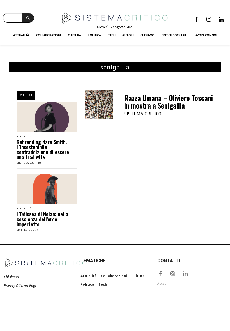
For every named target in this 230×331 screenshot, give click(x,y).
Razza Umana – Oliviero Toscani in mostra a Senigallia (168, 102)
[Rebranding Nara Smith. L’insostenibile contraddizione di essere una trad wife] (47, 117)
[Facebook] (196, 19)
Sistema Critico (143, 113)
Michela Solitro (29, 163)
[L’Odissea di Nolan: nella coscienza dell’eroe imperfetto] (47, 189)
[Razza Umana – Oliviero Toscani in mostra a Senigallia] (99, 104)
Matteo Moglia (28, 230)
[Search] (28, 17)
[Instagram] (208, 19)
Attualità (24, 136)
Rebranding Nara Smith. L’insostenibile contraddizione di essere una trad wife (43, 149)
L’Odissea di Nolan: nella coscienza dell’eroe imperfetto (42, 219)
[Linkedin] (221, 19)
